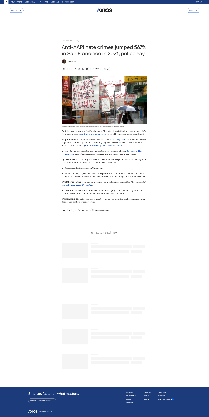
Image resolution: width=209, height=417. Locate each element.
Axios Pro (44, 2)
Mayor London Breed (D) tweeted (77, 185)
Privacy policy (162, 392)
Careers (128, 399)
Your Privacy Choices (164, 399)
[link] (64, 69)
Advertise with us (131, 395)
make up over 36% (121, 140)
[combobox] (31, 2)
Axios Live (55, 2)
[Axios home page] (6, 2)
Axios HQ (146, 399)
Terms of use (161, 395)
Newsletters (16, 2)
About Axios (129, 392)
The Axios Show (68, 2)
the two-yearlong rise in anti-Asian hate (103, 146)
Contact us (129, 402)
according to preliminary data (92, 134)
